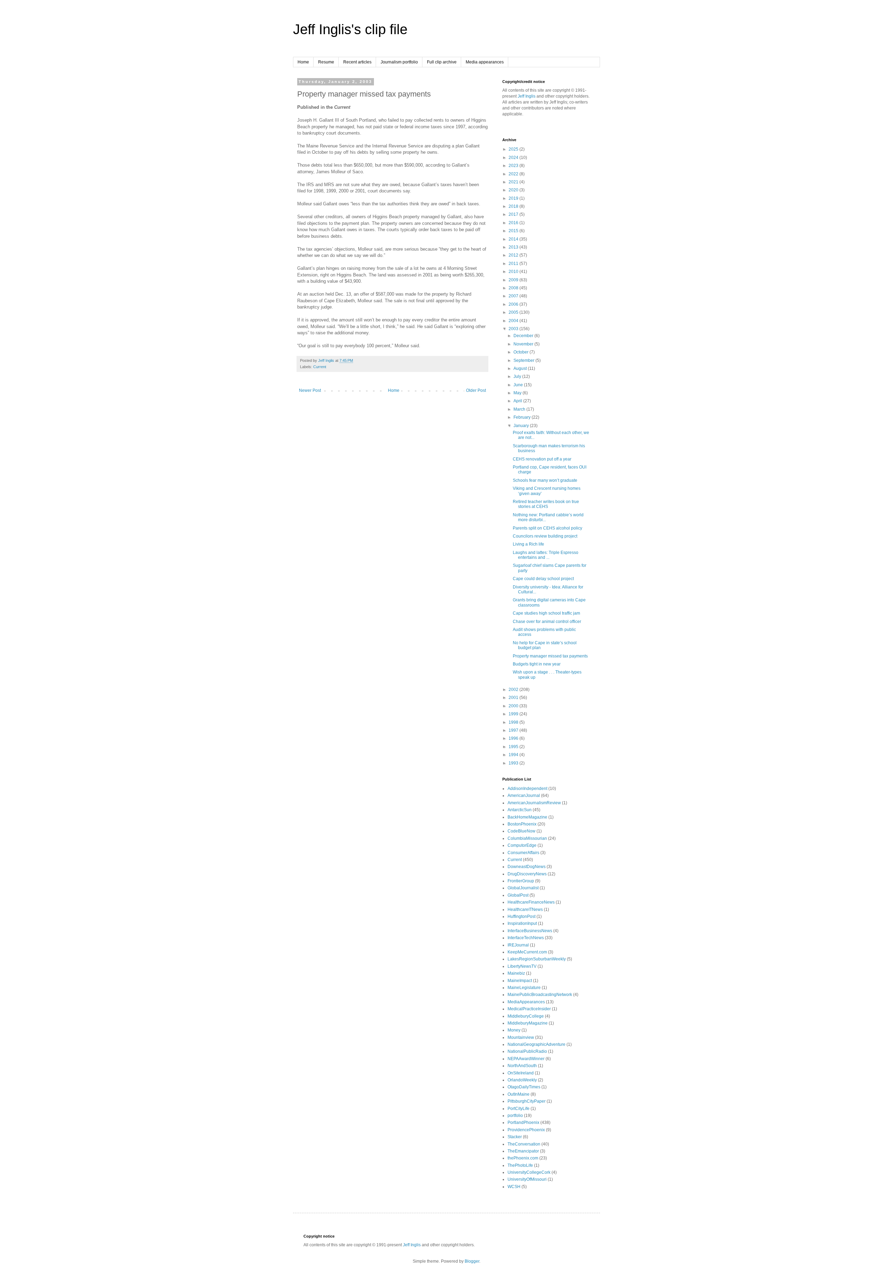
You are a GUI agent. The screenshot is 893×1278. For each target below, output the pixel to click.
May (518, 392)
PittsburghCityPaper (527, 1101)
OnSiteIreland (521, 1073)
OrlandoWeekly (522, 1080)
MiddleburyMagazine (528, 1023)
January (521, 425)
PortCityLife (519, 1108)
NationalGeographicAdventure (536, 1044)
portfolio (515, 1115)
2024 (514, 157)
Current (319, 367)
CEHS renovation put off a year (542, 459)
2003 (514, 328)
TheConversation (524, 1144)
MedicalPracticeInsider (529, 1008)
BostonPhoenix (522, 824)
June (518, 384)
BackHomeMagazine (527, 817)
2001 (514, 697)
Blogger (472, 1261)
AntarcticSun (520, 809)
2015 (514, 230)
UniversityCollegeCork (529, 1172)
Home (303, 62)
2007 (514, 296)
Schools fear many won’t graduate (545, 480)
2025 (514, 149)
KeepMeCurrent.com (527, 952)
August (520, 368)
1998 (514, 722)
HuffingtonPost (521, 916)
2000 (514, 705)
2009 (514, 279)
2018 (514, 206)
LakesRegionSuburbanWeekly (537, 959)
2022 (514, 174)
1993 (514, 763)
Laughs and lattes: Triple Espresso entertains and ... (545, 555)
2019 (514, 198)
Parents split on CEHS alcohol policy (547, 528)
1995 (514, 746)
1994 (514, 754)
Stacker (515, 1136)
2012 (514, 255)
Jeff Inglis (526, 96)
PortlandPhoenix (523, 1122)
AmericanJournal (524, 795)
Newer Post (310, 390)
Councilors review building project (545, 536)
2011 (514, 263)
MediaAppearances (526, 1001)
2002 (514, 689)
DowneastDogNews (527, 866)
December (523, 335)
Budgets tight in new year (537, 664)
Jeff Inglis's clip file (350, 29)
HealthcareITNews (525, 909)
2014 (514, 239)
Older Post (476, 390)
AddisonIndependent (527, 788)
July (517, 376)
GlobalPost (518, 895)
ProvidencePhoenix (526, 1129)
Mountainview (521, 1037)
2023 (514, 165)
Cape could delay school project (543, 578)
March (519, 409)
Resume (326, 62)
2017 (514, 214)
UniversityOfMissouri (527, 1179)
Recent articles (357, 62)
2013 (514, 247)
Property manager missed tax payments (550, 656)
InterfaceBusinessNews (530, 930)
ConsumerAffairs (523, 852)
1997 (514, 730)
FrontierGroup (521, 880)
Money (514, 1030)
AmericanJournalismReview (534, 802)
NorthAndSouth (522, 1065)
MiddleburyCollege (526, 1016)
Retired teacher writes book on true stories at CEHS (546, 504)
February (522, 417)
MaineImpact (520, 980)
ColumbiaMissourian (527, 838)
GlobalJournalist (523, 887)
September (524, 360)
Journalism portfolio (399, 62)
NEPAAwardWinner (526, 1058)
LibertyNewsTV (522, 966)
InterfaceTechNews (526, 937)
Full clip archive (442, 62)
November (523, 344)
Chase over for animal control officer (547, 621)
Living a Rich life (528, 544)
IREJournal (518, 945)
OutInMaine (519, 1094)
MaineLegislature (524, 987)
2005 (514, 312)
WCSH (514, 1186)
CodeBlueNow (521, 831)
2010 (514, 271)
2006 (514, 304)
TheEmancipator (523, 1151)
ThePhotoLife (520, 1165)
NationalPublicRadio (527, 1051)
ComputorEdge (522, 845)
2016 (514, 222)
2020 (514, 190)
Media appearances (485, 62)
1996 (514, 738)
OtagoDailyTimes (524, 1087)
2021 (514, 182)
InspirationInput (522, 923)
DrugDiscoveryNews (527, 874)
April (518, 400)
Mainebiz (516, 973)
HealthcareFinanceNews (531, 902)
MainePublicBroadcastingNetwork (540, 994)
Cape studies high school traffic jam (546, 613)
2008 (514, 288)
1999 (514, 714)
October (521, 352)
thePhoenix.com (523, 1158)
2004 (514, 320)
